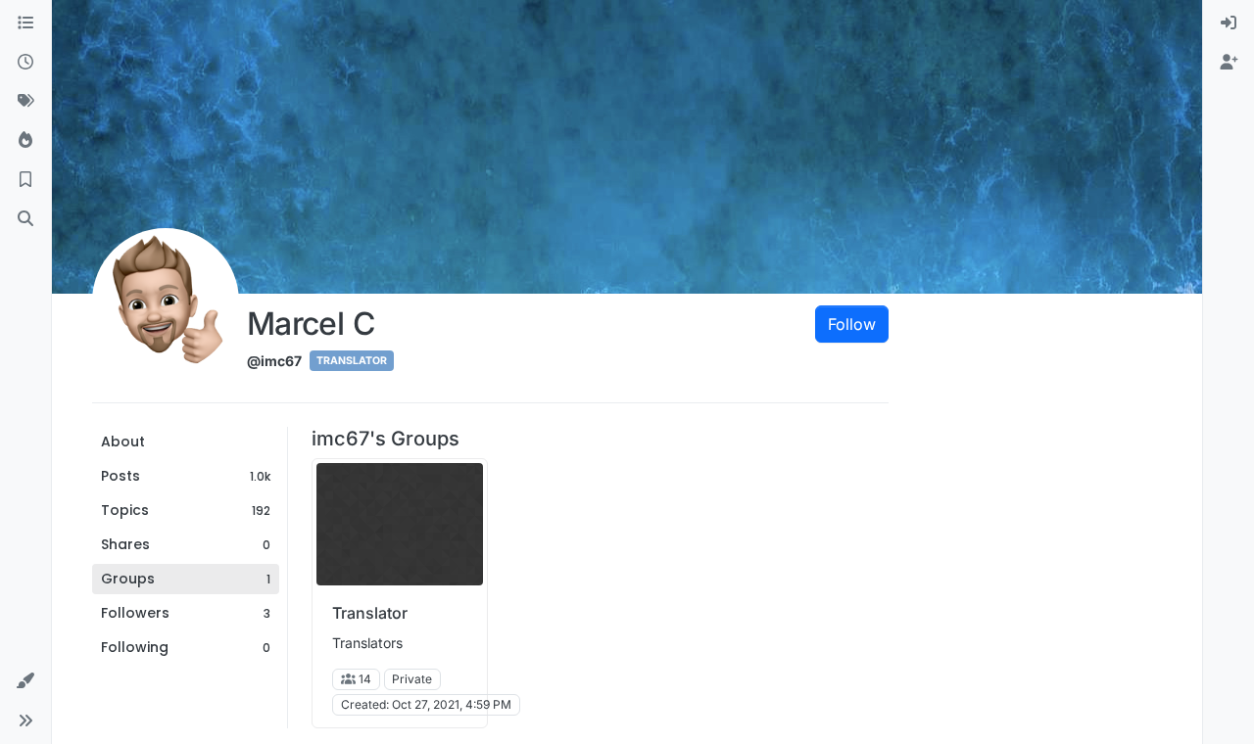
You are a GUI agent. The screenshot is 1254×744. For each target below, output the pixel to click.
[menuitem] (1228, 23)
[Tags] (25, 101)
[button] (25, 681)
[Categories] (25, 23)
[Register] (1228, 62)
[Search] (25, 219)
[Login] (1228, 23)
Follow (852, 324)
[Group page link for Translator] (399, 524)
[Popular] (25, 141)
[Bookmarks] (25, 180)
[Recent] (25, 62)
